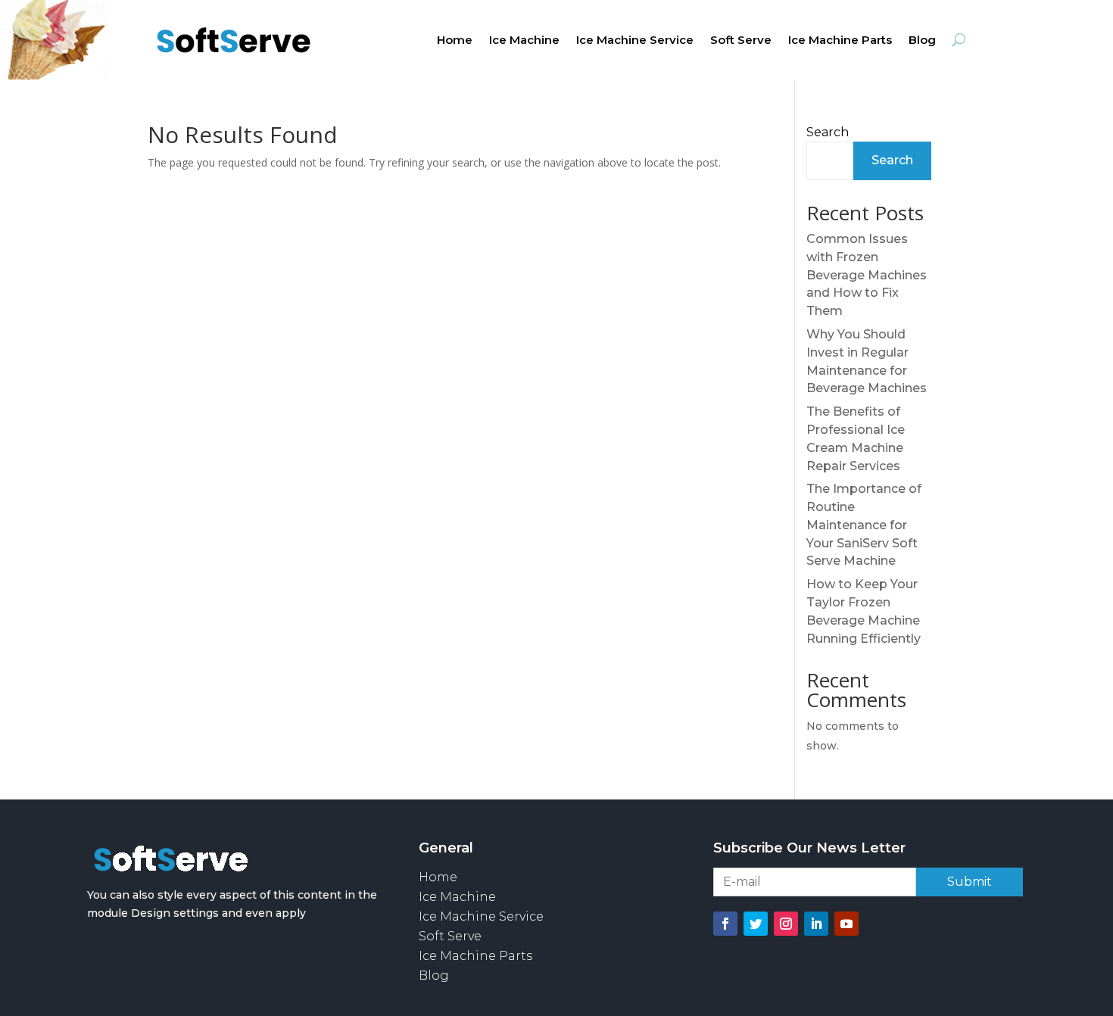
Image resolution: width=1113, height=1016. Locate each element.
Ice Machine (524, 41)
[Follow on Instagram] (786, 924)
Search (827, 132)
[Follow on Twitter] (756, 924)
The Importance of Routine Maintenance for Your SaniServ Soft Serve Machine (863, 525)
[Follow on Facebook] (725, 924)
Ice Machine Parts (840, 41)
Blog (922, 41)
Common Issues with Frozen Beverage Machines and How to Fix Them (866, 275)
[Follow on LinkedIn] (816, 924)
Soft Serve (741, 41)
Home (454, 41)
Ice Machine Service (635, 41)
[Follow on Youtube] (846, 924)
